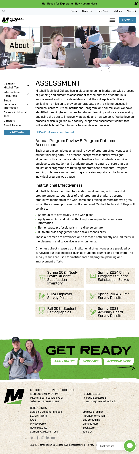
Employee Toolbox (93, 411)
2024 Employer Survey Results (59, 296)
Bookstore (89, 427)
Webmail (131, 11)
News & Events (38, 427)
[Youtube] (53, 438)
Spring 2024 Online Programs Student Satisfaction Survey (114, 276)
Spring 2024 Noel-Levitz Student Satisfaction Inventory (62, 278)
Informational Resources (12, 94)
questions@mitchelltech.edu (100, 401)
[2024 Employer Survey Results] (42, 296)
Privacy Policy (38, 423)
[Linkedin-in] (48, 438)
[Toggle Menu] (112, 20)
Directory (87, 11)
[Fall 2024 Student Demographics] (42, 310)
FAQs (33, 419)
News (74, 11)
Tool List (87, 431)
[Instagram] (42, 438)
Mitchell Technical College (52, 390)
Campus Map (90, 423)
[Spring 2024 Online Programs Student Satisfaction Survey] (93, 276)
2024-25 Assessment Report (54, 132)
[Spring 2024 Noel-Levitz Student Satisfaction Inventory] (42, 278)
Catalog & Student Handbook (46, 411)
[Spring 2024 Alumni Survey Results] (93, 296)
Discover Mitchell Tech (12, 85)
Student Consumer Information (11, 104)
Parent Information (94, 415)
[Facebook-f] (37, 438)
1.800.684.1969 (50, 401)
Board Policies (12, 125)
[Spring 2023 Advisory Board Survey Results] (93, 312)
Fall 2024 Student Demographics (61, 310)
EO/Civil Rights (38, 415)
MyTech (118, 11)
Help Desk (103, 11)
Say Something (91, 419)
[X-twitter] (32, 438)
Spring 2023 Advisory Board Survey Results (110, 312)
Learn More (90, 3)
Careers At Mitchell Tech (15, 114)
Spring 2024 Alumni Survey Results (114, 296)
